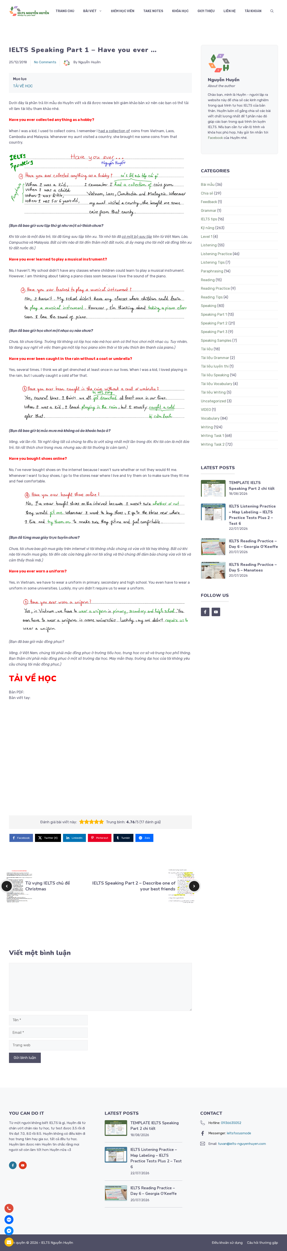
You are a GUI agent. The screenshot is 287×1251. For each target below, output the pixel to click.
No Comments (45, 62)
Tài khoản (253, 11)
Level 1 (206, 236)
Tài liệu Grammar (215, 358)
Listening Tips (213, 262)
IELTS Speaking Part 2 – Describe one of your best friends (133, 886)
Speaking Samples (216, 340)
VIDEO (206, 410)
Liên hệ (230, 11)
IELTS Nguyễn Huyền (57, 1243)
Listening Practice (216, 254)
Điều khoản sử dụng (227, 1243)
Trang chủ (65, 11)
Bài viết (90, 11)
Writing (207, 427)
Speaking (208, 306)
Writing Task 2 (213, 444)
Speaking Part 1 (214, 314)
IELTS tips (209, 219)
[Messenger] (8, 1230)
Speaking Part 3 (214, 332)
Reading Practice (215, 288)
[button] (272, 11)
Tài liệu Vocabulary (216, 384)
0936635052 (231, 1123)
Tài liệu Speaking (215, 375)
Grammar (208, 210)
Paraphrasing (212, 271)
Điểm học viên (122, 11)
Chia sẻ (207, 193)
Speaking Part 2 (214, 323)
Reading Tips (212, 297)
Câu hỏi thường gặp (262, 1243)
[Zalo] (8, 1219)
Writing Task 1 (212, 436)
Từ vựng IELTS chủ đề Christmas (47, 886)
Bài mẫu (208, 184)
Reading (208, 280)
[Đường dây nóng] (8, 1208)
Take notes (153, 11)
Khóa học (180, 11)
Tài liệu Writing (213, 392)
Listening (209, 245)
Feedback (209, 202)
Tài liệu (207, 349)
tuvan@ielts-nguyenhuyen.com (242, 1144)
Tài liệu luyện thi (215, 366)
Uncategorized (213, 401)
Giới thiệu (206, 11)
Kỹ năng (207, 228)
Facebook (215, 138)
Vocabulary (210, 418)
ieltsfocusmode (239, 1133)
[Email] (8, 1242)
